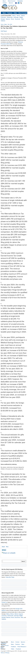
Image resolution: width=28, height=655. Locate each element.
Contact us (4, 602)
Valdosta (3, 20)
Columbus (3, 17)
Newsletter (20, 1)
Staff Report (4, 31)
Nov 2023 (10, 24)
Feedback (13, 646)
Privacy (7, 652)
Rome (12, 19)
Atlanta (23, 15)
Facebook (18, 649)
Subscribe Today (10, 577)
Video (15, 13)
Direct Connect (11, 1)
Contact (5, 3)
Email (3, 546)
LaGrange (16, 17)
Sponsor (11, 3)
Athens (18, 15)
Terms (2, 652)
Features (9, 13)
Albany (14, 15)
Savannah (17, 19)
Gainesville (10, 17)
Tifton (22, 19)
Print (7, 546)
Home (2, 24)
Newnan (8, 19)
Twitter (12, 649)
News (4, 13)
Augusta (21, 614)
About (4, 1)
